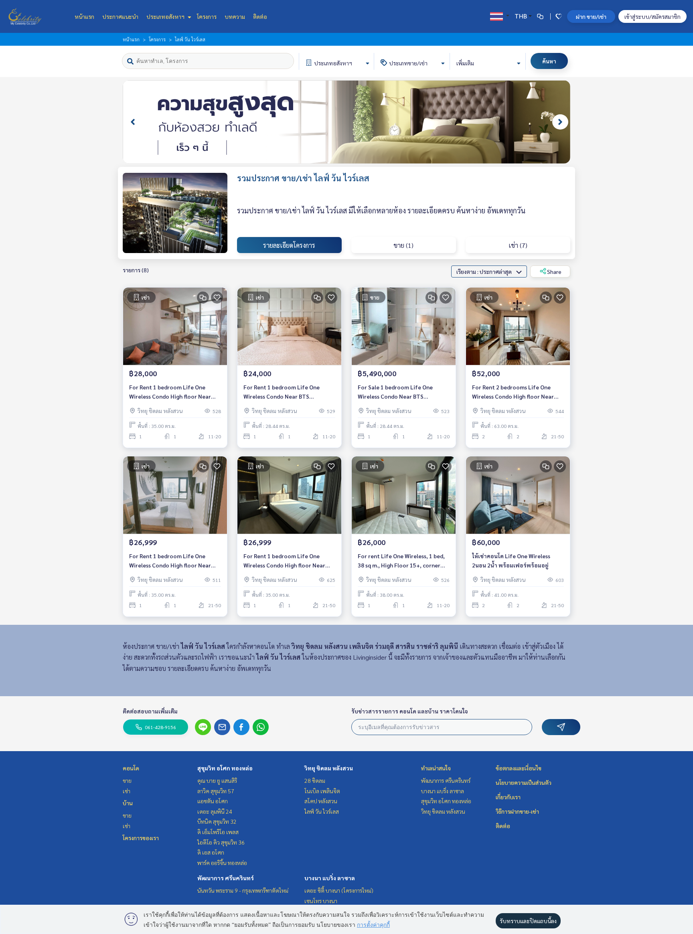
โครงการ (207, 16)
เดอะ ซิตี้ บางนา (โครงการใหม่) (338, 890)
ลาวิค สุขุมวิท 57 (215, 790)
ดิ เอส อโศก (210, 852)
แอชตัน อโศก (212, 800)
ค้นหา (549, 61)
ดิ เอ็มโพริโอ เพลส (218, 831)
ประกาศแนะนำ (120, 16)
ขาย (127, 780)
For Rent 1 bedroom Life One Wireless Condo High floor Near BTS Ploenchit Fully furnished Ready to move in (170, 392)
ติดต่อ (260, 16)
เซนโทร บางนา (320, 900)
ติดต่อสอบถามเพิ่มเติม (150, 711)
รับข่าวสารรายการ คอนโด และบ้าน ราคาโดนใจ (409, 711)
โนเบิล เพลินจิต (322, 790)
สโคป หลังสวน (320, 800)
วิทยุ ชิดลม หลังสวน (328, 768)
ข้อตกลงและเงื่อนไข (518, 768)
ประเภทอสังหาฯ (166, 16)
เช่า (126, 790)
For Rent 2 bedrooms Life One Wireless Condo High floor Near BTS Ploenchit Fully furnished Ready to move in (513, 392)
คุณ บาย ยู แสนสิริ (217, 780)
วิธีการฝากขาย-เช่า (517, 811)
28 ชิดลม (314, 780)
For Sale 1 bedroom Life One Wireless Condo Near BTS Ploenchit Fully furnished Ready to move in (403, 392)
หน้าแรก (84, 16)
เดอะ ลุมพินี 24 (214, 811)
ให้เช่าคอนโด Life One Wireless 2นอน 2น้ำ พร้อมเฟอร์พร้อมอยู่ (511, 560)
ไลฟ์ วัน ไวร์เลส (321, 811)
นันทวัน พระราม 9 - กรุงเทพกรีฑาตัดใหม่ (242, 890)
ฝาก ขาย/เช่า (591, 16)
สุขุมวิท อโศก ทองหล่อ (225, 768)
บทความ (235, 16)
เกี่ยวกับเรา (508, 796)
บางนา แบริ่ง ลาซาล (329, 877)
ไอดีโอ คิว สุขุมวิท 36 (221, 842)
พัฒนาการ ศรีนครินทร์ (225, 877)
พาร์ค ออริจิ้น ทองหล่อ (222, 862)
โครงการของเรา (141, 837)
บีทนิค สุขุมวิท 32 (217, 821)
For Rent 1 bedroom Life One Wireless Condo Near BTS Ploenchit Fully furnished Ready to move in (288, 392)
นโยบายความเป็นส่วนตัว (523, 782)
